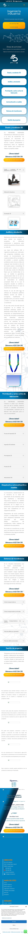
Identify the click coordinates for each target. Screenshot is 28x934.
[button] (26, 906)
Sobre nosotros (8, 884)
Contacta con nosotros (14, 159)
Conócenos (14, 27)
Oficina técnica (8, 886)
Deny (14, 925)
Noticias (6, 892)
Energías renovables (9, 890)
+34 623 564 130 (14, 23)
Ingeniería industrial (9, 888)
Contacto (6, 894)
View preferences (14, 928)
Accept (14, 921)
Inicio (5, 882)
